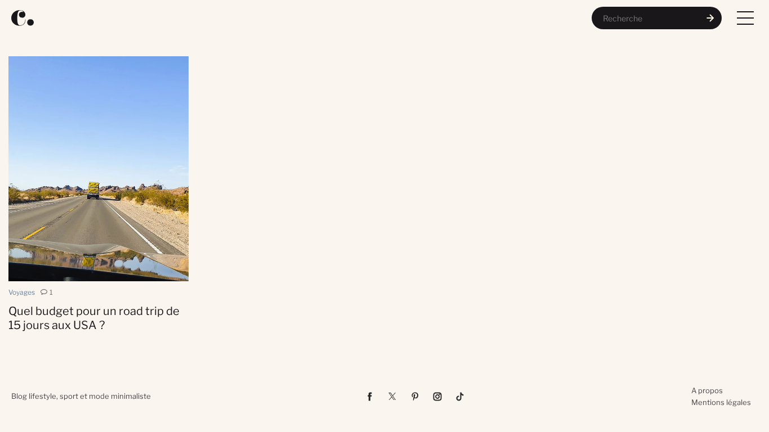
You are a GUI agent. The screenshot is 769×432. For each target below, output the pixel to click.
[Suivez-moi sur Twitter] (392, 396)
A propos (707, 390)
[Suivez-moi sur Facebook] (369, 396)
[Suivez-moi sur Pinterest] (414, 396)
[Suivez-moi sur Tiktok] (459, 396)
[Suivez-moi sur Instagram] (437, 396)
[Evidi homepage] (22, 18)
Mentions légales (721, 402)
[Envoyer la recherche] (710, 18)
